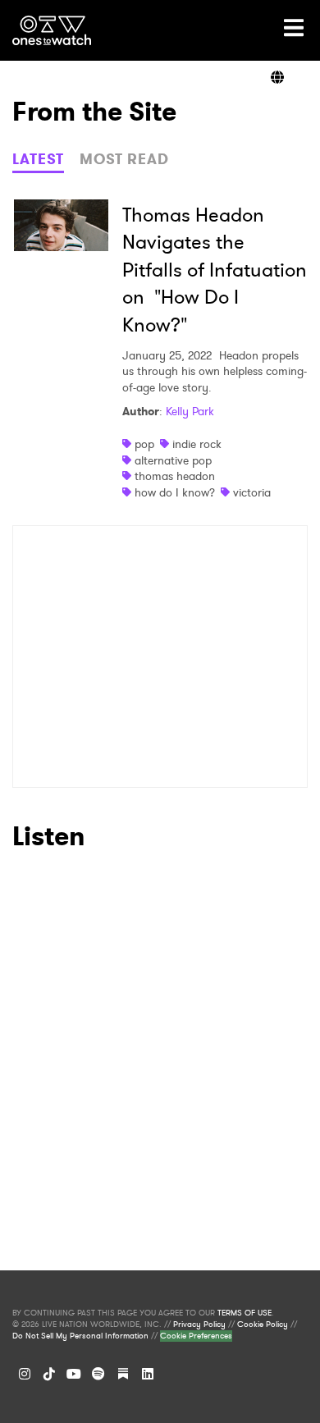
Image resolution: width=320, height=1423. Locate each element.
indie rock (197, 444)
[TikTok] (49, 1373)
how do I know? (175, 492)
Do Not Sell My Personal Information (80, 1336)
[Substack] (123, 1373)
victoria (252, 492)
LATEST (38, 159)
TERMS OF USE (244, 1313)
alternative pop (173, 460)
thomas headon (175, 476)
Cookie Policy (262, 1324)
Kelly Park (190, 411)
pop (144, 444)
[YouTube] (74, 1373)
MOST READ (124, 159)
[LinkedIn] (147, 1373)
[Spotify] (98, 1373)
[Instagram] (24, 1373)
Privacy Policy (199, 1324)
